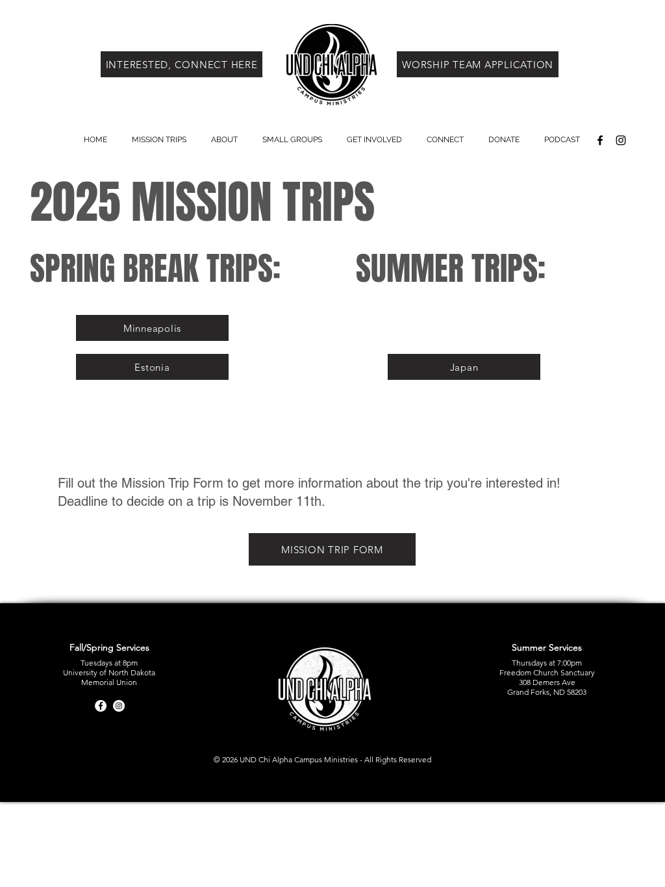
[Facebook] (101, 706)
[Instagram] (119, 706)
